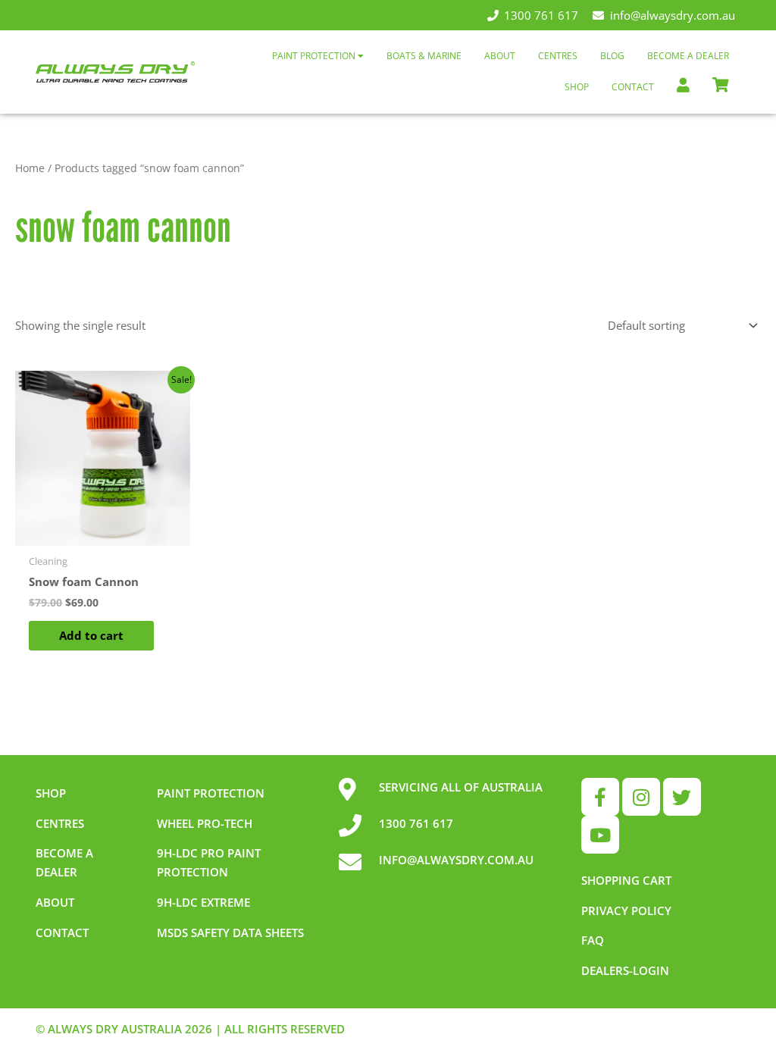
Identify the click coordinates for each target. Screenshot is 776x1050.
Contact (633, 86)
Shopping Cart (626, 880)
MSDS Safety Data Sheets (230, 932)
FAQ (592, 940)
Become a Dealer (688, 55)
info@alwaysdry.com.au (672, 15)
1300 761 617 (541, 15)
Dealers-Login (625, 970)
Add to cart (91, 635)
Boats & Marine (424, 55)
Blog (612, 55)
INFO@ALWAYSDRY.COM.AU (456, 859)
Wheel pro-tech (204, 823)
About (499, 55)
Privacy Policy (626, 910)
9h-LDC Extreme (203, 902)
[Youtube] (600, 835)
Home (30, 168)
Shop (577, 86)
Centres (557, 55)
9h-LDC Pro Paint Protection (209, 862)
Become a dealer (64, 862)
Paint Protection (315, 55)
